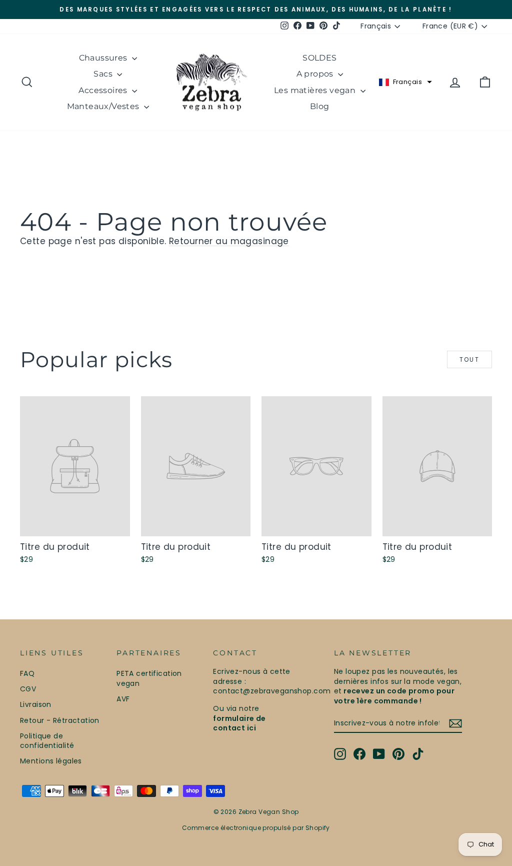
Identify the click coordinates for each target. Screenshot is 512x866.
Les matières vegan (316, 90)
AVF (123, 699)
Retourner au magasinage (229, 241)
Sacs (104, 74)
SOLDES (319, 58)
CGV (28, 689)
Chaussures (104, 58)
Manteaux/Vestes (104, 106)
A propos (316, 74)
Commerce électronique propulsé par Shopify (256, 827)
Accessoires (104, 90)
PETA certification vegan (149, 678)
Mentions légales (51, 761)
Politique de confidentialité (47, 741)
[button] (405, 82)
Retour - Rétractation (60, 720)
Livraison (36, 704)
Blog (320, 106)
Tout (470, 359)
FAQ (27, 673)
